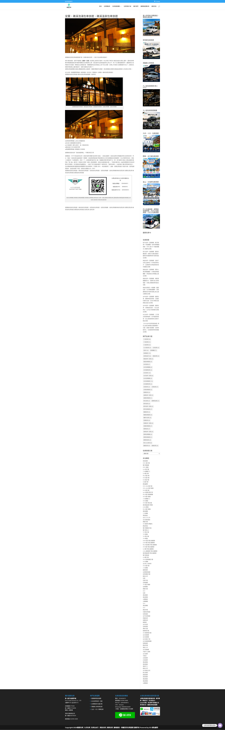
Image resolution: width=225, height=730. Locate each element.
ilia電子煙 (145, 482)
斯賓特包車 (155, 401)
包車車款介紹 (127, 6)
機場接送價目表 (145, 6)
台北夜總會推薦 (147, 641)
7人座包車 (147, 342)
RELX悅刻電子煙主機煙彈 (150, 545)
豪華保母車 (147, 440)
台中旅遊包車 (148, 370)
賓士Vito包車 (148, 443)
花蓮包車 (147, 420)
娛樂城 (145, 622)
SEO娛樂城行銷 (147, 633)
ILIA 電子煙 (146, 469)
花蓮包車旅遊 (148, 426)
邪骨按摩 (145, 643)
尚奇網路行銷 (146, 574)
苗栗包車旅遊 (148, 437)
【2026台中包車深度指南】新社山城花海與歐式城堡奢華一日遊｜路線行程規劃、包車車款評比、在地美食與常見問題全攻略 (151, 328)
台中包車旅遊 (146, 616)
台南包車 (147, 387)
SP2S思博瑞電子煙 (148, 559)
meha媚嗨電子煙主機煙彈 (150, 551)
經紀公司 (145, 576)
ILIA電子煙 (146, 473)
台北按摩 (145, 654)
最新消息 (154, 6)
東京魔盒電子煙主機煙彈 (149, 553)
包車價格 (145, 586)
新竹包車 (147, 403)
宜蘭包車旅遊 (148, 398)
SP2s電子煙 (146, 490)
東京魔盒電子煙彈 (148, 505)
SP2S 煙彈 (145, 467)
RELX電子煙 (146, 475)
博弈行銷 (145, 628)
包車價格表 (107, 6)
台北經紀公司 (146, 670)
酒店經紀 (145, 515)
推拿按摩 (145, 570)
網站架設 (145, 526)
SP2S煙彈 (145, 501)
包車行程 (145, 580)
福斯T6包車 (147, 417)
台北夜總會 (146, 635)
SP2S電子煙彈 (147, 496)
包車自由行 (147, 356)
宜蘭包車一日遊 (148, 395)
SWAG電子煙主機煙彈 (149, 540)
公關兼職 (145, 601)
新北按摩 (145, 672)
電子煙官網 (146, 555)
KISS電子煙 (146, 480)
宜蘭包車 (147, 392)
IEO (150, 727)
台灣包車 (155, 387)
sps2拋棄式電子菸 (148, 492)
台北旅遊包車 (148, 384)
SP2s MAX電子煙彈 (148, 488)
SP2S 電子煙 (146, 463)
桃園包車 (147, 412)
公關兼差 (145, 599)
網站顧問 (145, 484)
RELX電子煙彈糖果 (148, 494)
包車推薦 (153, 350)
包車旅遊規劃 (116, 6)
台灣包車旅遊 (148, 389)
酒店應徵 (145, 597)
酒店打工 (145, 666)
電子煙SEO (146, 530)
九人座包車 (147, 347)
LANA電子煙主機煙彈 (149, 542)
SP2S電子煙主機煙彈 (148, 547)
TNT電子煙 (146, 532)
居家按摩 (145, 674)
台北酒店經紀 (146, 519)
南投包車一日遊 (148, 359)
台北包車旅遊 (148, 381)
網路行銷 (145, 521)
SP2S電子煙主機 (147, 503)
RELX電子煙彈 (147, 509)
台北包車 (147, 373)
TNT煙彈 (145, 534)
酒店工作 (145, 647)
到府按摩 (145, 461)
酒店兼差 (145, 595)
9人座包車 (147, 345)
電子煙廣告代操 (147, 528)
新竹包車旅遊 (148, 409)
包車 (146, 350)
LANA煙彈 (145, 507)
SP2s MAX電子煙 (147, 486)
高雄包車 (155, 445)
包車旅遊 (147, 353)
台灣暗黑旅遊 (146, 572)
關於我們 (135, 6)
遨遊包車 (147, 445)
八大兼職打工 (146, 471)
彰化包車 (147, 401)
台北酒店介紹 (146, 639)
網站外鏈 (145, 610)
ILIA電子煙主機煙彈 (148, 549)
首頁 (100, 6)
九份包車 (156, 347)
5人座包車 (147, 339)
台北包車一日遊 (148, 375)
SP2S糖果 (145, 561)
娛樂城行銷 (146, 630)
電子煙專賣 (146, 465)
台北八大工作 (146, 517)
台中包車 (147, 364)
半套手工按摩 (146, 651)
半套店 (145, 656)
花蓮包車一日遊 (148, 423)
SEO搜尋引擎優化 (148, 524)
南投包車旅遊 (148, 361)
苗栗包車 (147, 429)
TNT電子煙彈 (146, 584)
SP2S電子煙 (146, 478)
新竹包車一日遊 (148, 406)
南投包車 (156, 356)
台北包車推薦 (148, 378)
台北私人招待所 (147, 563)
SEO (144, 591)
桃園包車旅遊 (148, 415)
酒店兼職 (145, 511)
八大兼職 (145, 513)
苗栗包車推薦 (148, 434)
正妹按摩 (145, 658)
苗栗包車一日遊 (148, 431)
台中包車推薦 (148, 367)
